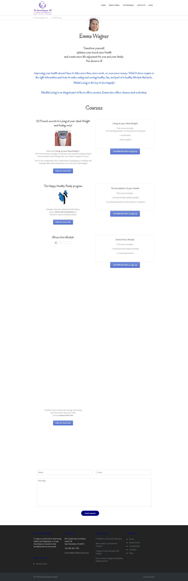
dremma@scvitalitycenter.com (77, 552)
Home (103, 5)
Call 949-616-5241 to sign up (125, 151)
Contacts (141, 5)
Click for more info (63, 171)
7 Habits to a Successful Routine (109, 538)
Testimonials (128, 5)
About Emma (114, 5)
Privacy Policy (41, 564)
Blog (151, 5)
